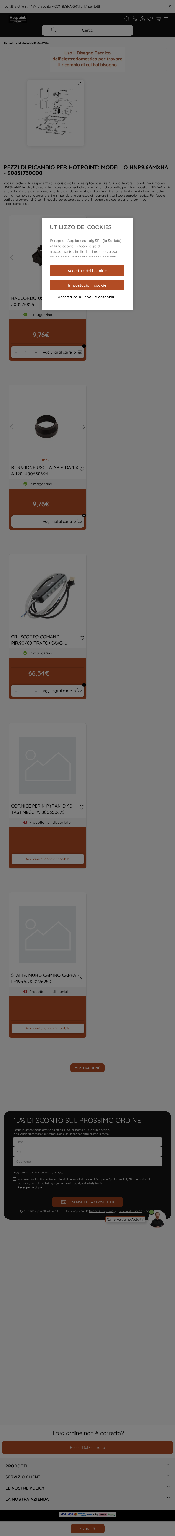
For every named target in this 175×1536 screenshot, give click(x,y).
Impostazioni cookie (87, 285)
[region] (87, 264)
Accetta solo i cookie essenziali (87, 297)
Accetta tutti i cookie (87, 270)
